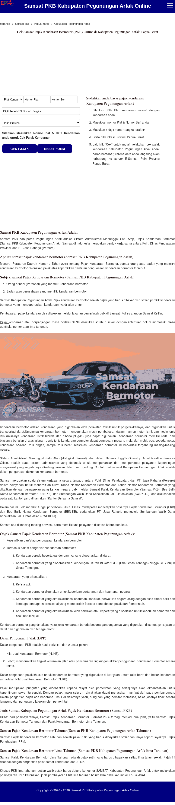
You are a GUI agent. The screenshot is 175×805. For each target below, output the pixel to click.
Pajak (4, 322)
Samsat (148, 313)
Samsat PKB (150, 489)
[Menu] (170, 6)
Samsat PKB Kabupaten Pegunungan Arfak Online (87, 6)
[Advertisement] (80, 66)
